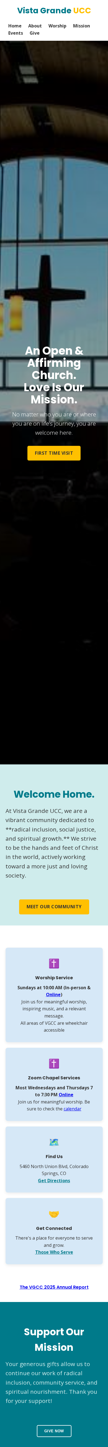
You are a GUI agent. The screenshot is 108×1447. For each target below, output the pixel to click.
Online (53, 994)
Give (35, 33)
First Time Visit (54, 453)
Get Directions (54, 1181)
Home (15, 26)
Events (15, 33)
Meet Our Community (54, 907)
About (35, 26)
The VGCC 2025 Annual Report (54, 1287)
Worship (57, 26)
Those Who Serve (54, 1252)
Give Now (54, 1431)
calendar (72, 1109)
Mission (81, 26)
